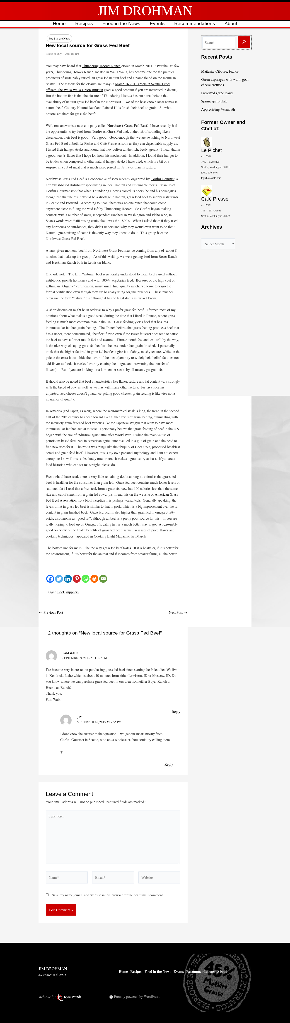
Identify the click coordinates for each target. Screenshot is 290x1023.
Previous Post (51, 612)
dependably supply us (161, 143)
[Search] (244, 42)
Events (157, 23)
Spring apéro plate (214, 101)
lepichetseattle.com (211, 178)
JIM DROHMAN (145, 10)
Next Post (178, 612)
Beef (60, 592)
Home (59, 23)
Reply (176, 711)
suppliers (72, 592)
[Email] (103, 579)
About (231, 23)
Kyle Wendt (72, 996)
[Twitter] (59, 579)
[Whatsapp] (85, 579)
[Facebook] (50, 579)
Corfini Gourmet (162, 178)
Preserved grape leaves (217, 92)
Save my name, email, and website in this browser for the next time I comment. (108, 895)
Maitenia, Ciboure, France (220, 71)
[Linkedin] (68, 579)
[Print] (94, 579)
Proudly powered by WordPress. (137, 996)
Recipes (84, 23)
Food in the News (121, 23)
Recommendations (194, 23)
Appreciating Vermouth (218, 109)
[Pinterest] (77, 579)
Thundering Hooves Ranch (101, 65)
